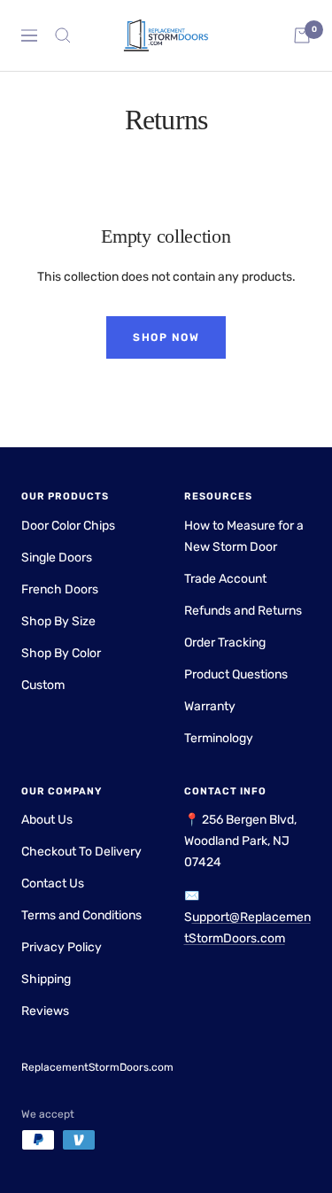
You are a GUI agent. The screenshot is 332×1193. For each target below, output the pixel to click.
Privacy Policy (61, 947)
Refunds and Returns (243, 610)
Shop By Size (58, 621)
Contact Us (52, 883)
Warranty (209, 706)
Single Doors (56, 557)
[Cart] (302, 35)
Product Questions (236, 674)
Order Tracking (225, 642)
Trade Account (225, 578)
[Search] (63, 35)
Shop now (166, 337)
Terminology (218, 738)
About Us (47, 819)
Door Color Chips (68, 525)
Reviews (45, 1011)
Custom (43, 685)
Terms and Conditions (81, 915)
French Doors (59, 589)
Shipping (46, 979)
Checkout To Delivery (81, 851)
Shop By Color (61, 653)
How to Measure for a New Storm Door (244, 536)
